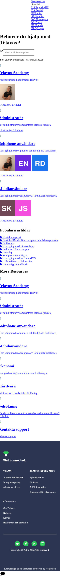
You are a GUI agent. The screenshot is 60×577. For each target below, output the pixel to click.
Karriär (6, 518)
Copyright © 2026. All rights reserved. (30, 550)
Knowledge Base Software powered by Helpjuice (30, 569)
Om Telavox (9, 508)
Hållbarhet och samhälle (15, 523)
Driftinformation (38, 487)
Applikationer (37, 478)
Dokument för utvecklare (43, 492)
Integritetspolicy (11, 483)
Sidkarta (34, 483)
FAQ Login (37, 28)
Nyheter (7, 513)
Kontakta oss (38, 1)
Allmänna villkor (11, 487)
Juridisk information (13, 478)
